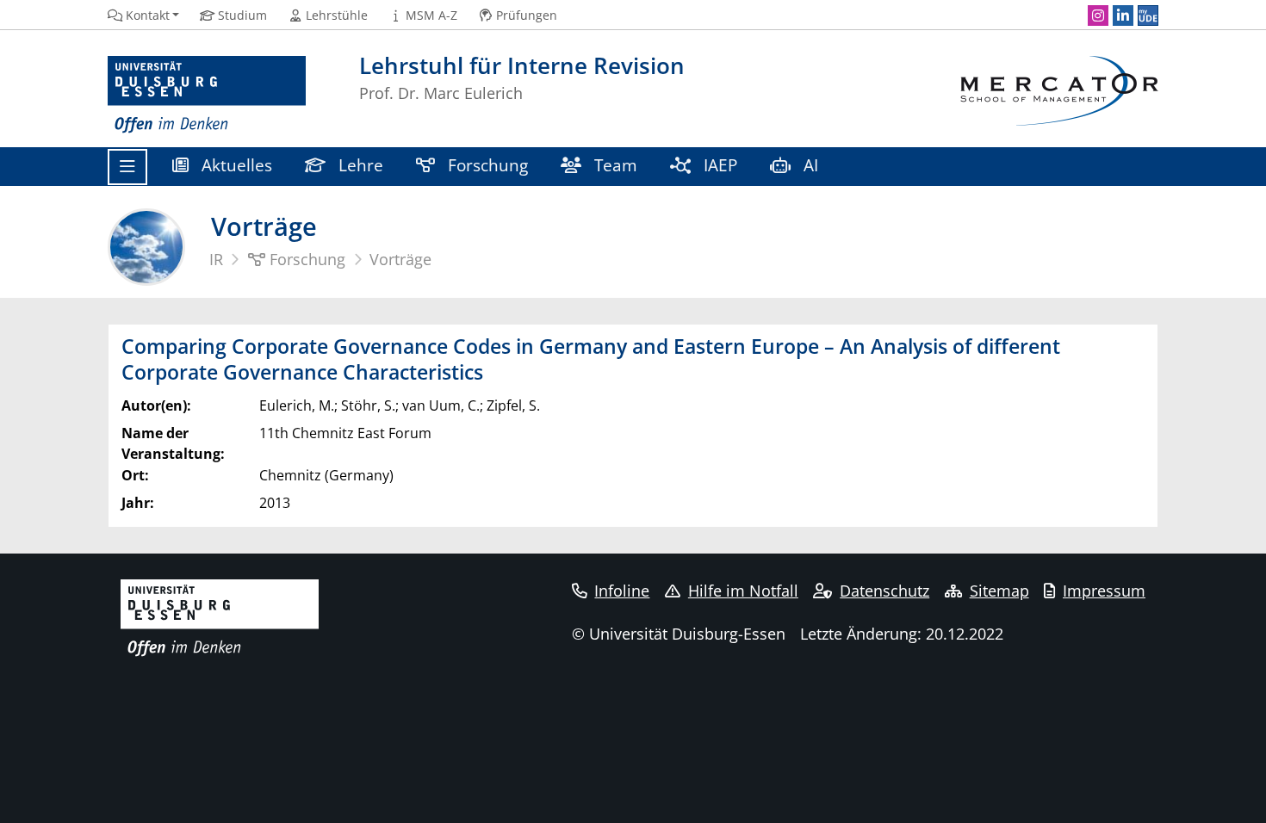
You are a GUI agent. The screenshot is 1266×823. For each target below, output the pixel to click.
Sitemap (999, 590)
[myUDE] (1148, 15)
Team (613, 164)
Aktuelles (234, 164)
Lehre (358, 164)
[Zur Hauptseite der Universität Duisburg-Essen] (207, 95)
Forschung (486, 164)
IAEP (718, 164)
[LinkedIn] (1123, 15)
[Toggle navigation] (127, 167)
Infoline (621, 590)
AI (810, 164)
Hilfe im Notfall (743, 590)
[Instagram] (1098, 15)
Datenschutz (884, 590)
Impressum (1104, 590)
